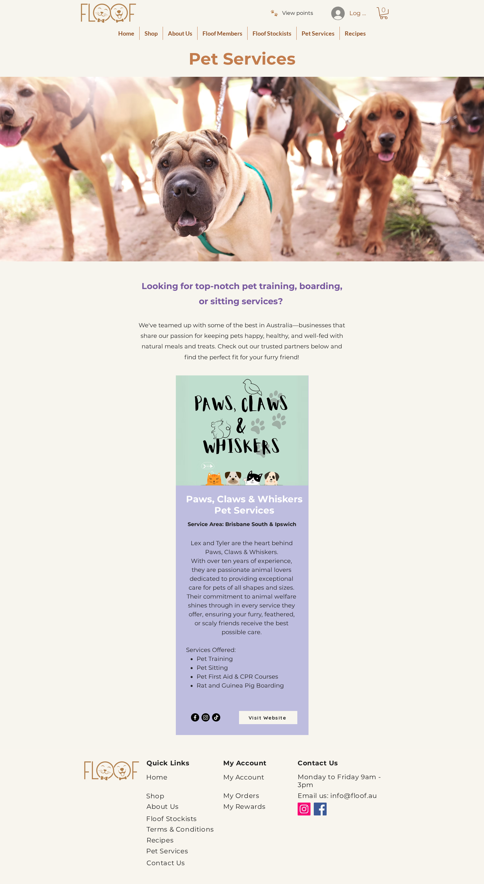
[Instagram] (206, 717)
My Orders (241, 796)
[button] (384, 13)
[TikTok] (216, 717)
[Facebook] (195, 717)
